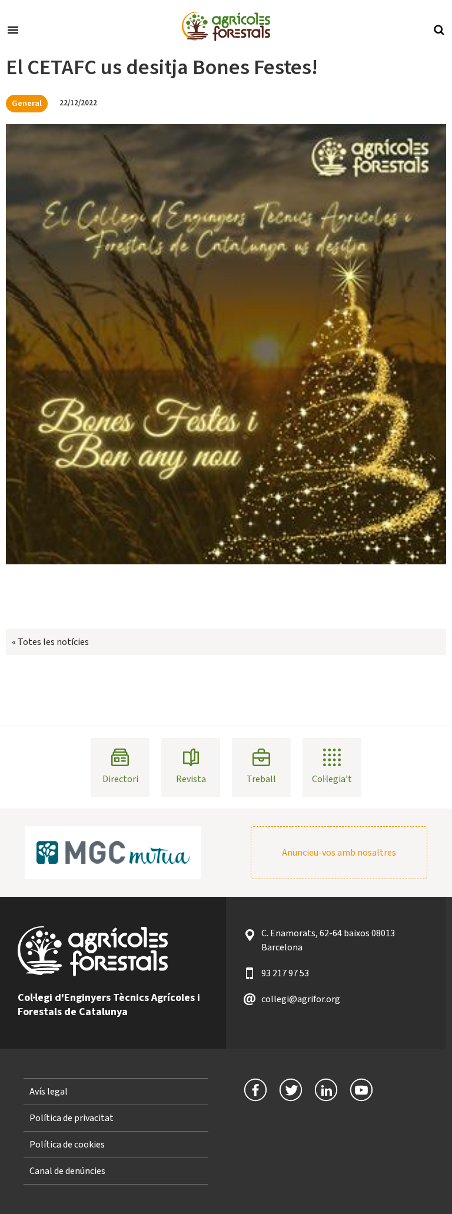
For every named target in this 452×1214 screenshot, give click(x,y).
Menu (13, 29)
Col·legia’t (332, 779)
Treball (261, 779)
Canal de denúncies (67, 1171)
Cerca (439, 29)
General (27, 103)
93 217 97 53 (285, 973)
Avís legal (48, 1091)
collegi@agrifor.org (300, 999)
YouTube (361, 1090)
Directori (120, 779)
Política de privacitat (71, 1118)
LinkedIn (326, 1090)
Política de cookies (67, 1144)
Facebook (255, 1090)
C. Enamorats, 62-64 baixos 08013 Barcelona (328, 940)
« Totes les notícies (50, 642)
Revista (191, 779)
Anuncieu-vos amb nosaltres (339, 852)
